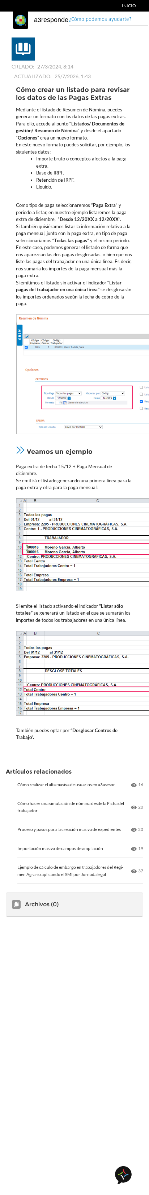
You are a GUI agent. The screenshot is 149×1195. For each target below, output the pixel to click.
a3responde (51, 19)
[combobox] (108, 20)
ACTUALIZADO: (33, 76)
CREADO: (23, 66)
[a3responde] (20, 20)
